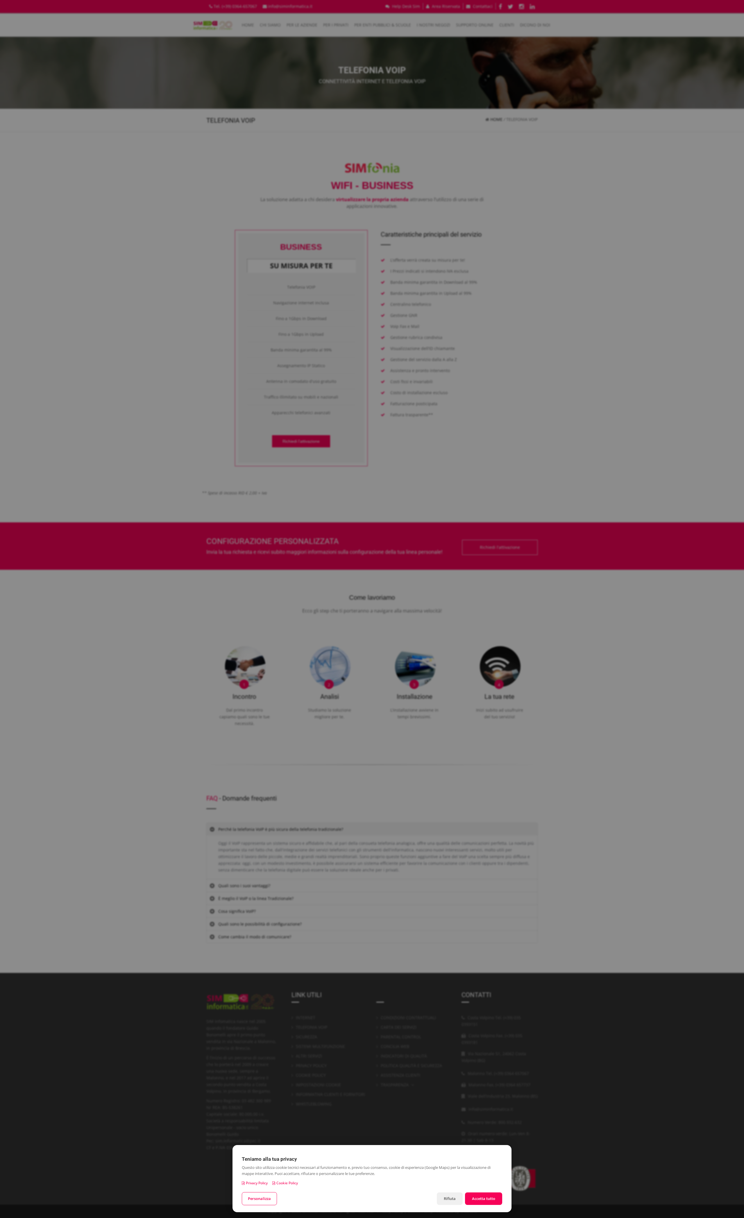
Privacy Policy (257, 1183)
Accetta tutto (483, 1198)
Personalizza (259, 1198)
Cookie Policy (287, 1183)
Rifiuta (450, 1198)
